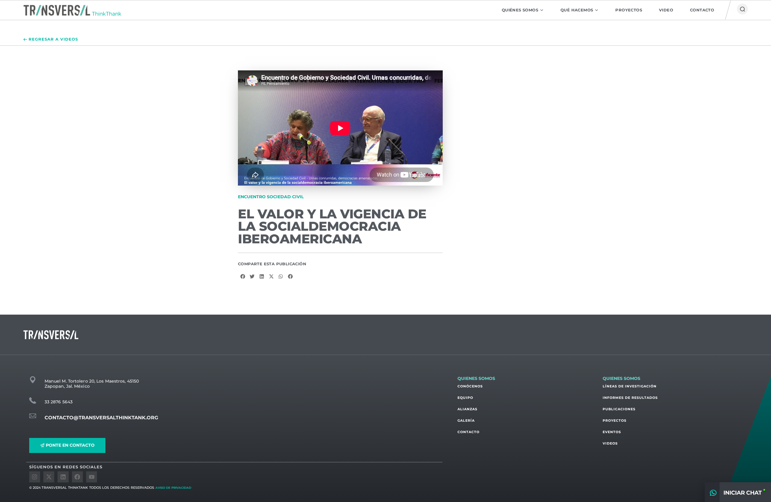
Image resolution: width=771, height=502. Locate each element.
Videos (610, 443)
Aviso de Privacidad (173, 488)
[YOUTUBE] (91, 476)
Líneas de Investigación (630, 386)
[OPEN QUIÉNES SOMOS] (542, 10)
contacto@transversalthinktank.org (101, 417)
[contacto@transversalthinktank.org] (32, 415)
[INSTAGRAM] (34, 476)
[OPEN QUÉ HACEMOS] (596, 10)
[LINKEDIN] (63, 476)
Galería (466, 420)
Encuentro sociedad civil (271, 196)
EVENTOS (612, 432)
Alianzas (467, 409)
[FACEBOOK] (77, 476)
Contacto (468, 432)
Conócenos (470, 386)
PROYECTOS (614, 420)
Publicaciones (619, 409)
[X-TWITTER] (48, 476)
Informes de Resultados (630, 398)
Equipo (465, 398)
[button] (243, 276)
